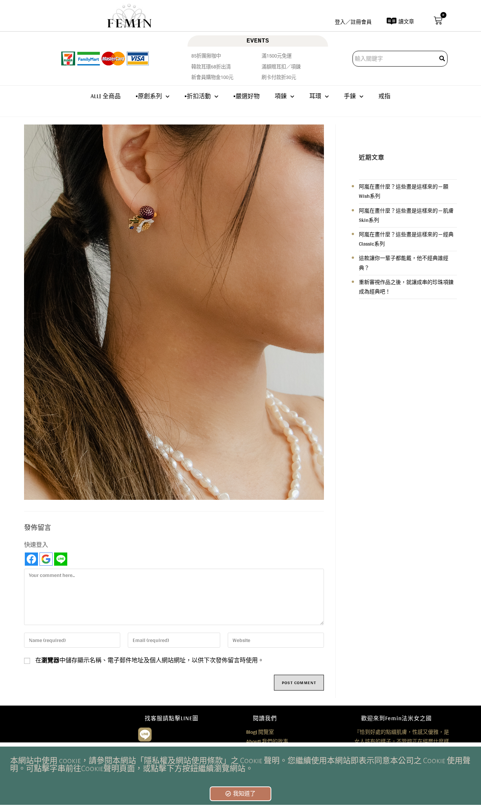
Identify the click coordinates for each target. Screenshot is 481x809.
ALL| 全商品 (106, 96)
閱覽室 (260, 732)
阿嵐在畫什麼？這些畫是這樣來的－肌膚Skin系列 (406, 215)
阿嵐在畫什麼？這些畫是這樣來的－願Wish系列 (403, 191)
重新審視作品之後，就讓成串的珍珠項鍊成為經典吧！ (406, 286)
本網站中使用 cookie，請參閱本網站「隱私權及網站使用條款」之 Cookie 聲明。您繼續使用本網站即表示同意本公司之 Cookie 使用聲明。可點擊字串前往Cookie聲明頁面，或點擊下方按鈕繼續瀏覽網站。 (240, 765)
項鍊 (281, 96)
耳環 (315, 96)
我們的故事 (267, 741)
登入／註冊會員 (353, 22)
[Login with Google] (46, 559)
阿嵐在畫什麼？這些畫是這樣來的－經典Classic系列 (406, 239)
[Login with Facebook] (31, 559)
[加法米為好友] (145, 733)
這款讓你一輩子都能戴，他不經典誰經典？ (403, 262)
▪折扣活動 (198, 96)
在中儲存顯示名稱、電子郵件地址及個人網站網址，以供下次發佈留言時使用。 (149, 660)
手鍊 (350, 96)
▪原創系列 (149, 96)
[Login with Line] (60, 559)
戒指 (384, 96)
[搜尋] (443, 58)
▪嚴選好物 (246, 96)
